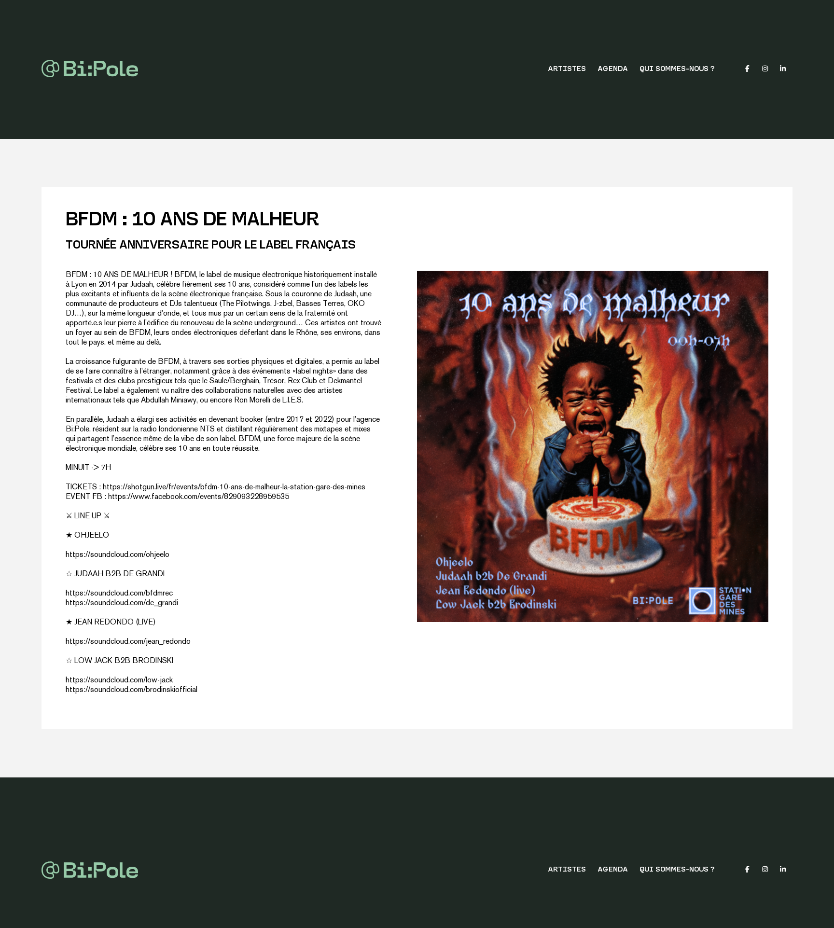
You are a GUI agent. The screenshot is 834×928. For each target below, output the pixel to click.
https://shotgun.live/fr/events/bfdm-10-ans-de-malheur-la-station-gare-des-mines (234, 487)
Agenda (613, 69)
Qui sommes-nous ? (677, 69)
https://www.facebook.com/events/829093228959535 (198, 497)
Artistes (567, 69)
